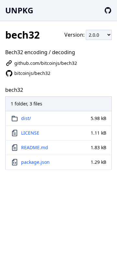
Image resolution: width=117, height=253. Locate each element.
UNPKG (19, 10)
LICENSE (30, 133)
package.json (35, 162)
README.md (34, 147)
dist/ (26, 118)
